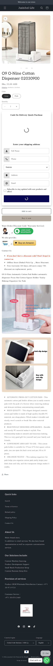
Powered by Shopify (22, 657)
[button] (5, 8)
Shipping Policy (11, 517)
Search (7, 501)
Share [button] (6, 474)
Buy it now (26, 218)
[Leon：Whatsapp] (23, 234)
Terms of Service (11, 506)
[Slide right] (32, 68)
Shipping (4, 87)
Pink (16, 96)
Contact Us (9, 523)
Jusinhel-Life (12, 657)
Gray (6, 96)
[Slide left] (21, 68)
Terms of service (22, 660)
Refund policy (10, 512)
